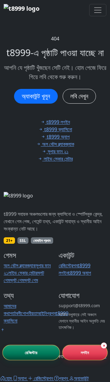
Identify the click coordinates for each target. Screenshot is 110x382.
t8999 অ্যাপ (79, 272)
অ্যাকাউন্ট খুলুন (36, 96)
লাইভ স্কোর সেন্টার (22, 272)
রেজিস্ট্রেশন (68, 265)
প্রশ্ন (51, 313)
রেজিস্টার (31, 352)
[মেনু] (97, 10)
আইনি (42, 313)
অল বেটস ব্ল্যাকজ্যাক (20, 265)
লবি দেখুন (79, 96)
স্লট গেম (17, 280)
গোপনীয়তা (29, 313)
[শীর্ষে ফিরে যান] (2, 330)
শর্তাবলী (15, 313)
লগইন (85, 352)
